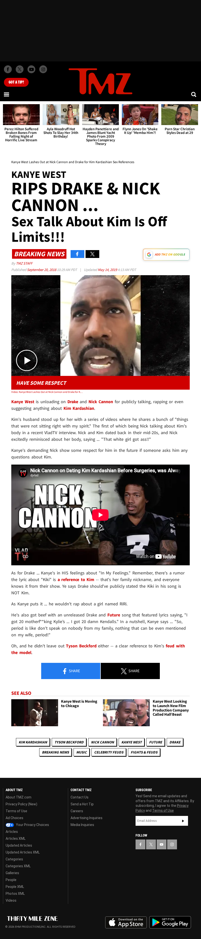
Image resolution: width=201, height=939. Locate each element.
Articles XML (15, 838)
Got (16, 82)
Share (74, 670)
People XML (15, 887)
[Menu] (7, 94)
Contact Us (79, 797)
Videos (11, 900)
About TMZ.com (18, 797)
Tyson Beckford (69, 742)
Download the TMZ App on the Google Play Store (170, 922)
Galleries (12, 873)
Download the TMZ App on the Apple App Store (126, 922)
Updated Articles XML (23, 852)
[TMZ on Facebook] (8, 69)
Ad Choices (14, 818)
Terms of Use (16, 811)
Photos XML (15, 894)
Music (81, 752)
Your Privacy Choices (32, 825)
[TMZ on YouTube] (161, 844)
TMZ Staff (24, 263)
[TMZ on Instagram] (43, 69)
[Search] (194, 94)
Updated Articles (19, 845)
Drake (174, 742)
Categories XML (18, 866)
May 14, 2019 (108, 269)
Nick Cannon (102, 742)
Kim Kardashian (33, 742)
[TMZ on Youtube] (31, 69)
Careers (77, 811)
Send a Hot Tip (82, 804)
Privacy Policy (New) (21, 804)
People (11, 880)
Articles (12, 832)
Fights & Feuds (144, 752)
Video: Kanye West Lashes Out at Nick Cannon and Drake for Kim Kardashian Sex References (47, 392)
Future (155, 742)
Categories (14, 859)
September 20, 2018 (42, 269)
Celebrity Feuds (108, 752)
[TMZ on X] (20, 69)
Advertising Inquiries (86, 818)
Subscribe (183, 821)
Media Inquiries (82, 825)
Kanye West (131, 742)
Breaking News (55, 752)
